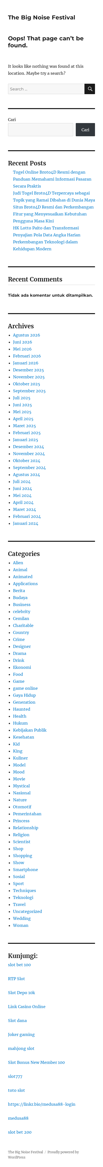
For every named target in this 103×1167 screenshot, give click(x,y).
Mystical (21, 785)
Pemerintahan (27, 813)
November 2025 (29, 376)
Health (19, 716)
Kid (16, 744)
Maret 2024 (24, 509)
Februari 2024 (27, 516)
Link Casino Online (27, 1006)
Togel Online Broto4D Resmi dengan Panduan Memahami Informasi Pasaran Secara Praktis (52, 179)
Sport (18, 883)
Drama (19, 653)
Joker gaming (21, 1034)
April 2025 (23, 418)
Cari (12, 119)
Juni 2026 (22, 342)
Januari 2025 (25, 439)
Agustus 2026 (26, 335)
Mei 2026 (22, 348)
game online (25, 688)
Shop (18, 848)
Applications (25, 583)
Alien (18, 562)
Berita (19, 590)
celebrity (21, 611)
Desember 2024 (28, 446)
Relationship (25, 827)
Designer (22, 646)
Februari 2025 (27, 432)
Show (18, 862)
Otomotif (22, 806)
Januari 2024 (25, 523)
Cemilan (21, 618)
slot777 (15, 1076)
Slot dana (17, 1020)
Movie (19, 778)
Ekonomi (22, 667)
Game (18, 681)
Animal (20, 569)
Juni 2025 (22, 404)
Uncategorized (27, 911)
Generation (24, 702)
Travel (19, 904)
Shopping (22, 855)
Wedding (22, 918)
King (17, 751)
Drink (18, 660)
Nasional (21, 792)
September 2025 (29, 390)
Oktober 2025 (26, 383)
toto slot (16, 1090)
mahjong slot (21, 1048)
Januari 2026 (25, 362)
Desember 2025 (28, 369)
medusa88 (18, 1118)
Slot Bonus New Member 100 (36, 1062)
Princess (21, 820)
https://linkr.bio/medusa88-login (42, 1104)
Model (19, 764)
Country (21, 632)
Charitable (23, 625)
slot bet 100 (19, 964)
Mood (18, 771)
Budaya (20, 597)
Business (21, 604)
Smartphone (25, 869)
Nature (20, 799)
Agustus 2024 (26, 474)
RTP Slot (16, 978)
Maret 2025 (24, 425)
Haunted (21, 709)
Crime (19, 639)
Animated (22, 576)
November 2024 (29, 453)
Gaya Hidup (24, 695)
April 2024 (23, 502)
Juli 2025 (21, 397)
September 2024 (29, 467)
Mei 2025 (22, 411)
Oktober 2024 (26, 460)
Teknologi (23, 897)
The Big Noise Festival (41, 17)
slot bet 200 (20, 1132)
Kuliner (20, 757)
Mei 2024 (22, 495)
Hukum (20, 723)
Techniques (24, 890)
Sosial (19, 876)
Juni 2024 (22, 488)
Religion (21, 834)
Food (18, 674)
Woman (20, 925)
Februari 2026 (27, 355)
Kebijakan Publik (29, 730)
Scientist (21, 841)
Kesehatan (23, 737)
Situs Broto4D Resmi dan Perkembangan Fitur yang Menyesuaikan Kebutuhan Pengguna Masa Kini (53, 214)
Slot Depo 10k (21, 992)
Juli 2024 (21, 481)
